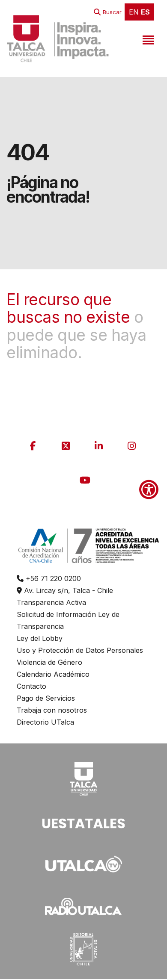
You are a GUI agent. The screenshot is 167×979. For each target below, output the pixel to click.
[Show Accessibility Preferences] (148, 489)
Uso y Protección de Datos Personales (80, 650)
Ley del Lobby (40, 638)
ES (145, 12)
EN (134, 12)
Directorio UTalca (45, 722)
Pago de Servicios (46, 698)
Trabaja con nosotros (52, 710)
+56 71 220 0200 (52, 578)
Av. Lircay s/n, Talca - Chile (67, 590)
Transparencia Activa (51, 602)
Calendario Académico (53, 674)
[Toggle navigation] (147, 38)
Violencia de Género (49, 662)
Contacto (31, 686)
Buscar (112, 12)
